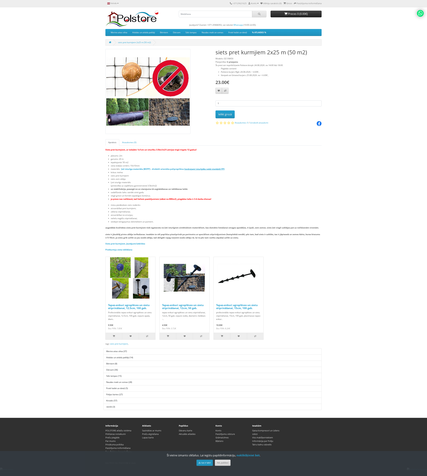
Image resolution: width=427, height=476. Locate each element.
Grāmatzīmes (222, 437)
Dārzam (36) (112, 369)
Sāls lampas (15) (114, 376)
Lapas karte (148, 437)
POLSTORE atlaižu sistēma (118, 430)
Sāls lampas (191, 32)
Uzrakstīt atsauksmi (259, 122)
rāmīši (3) (110, 406)
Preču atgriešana (150, 434)
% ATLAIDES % (259, 32)
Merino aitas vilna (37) (116, 351)
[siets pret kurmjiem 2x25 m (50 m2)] (147, 92)
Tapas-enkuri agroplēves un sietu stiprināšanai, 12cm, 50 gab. (183, 306)
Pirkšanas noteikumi (115, 434)
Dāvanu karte (185, 430)
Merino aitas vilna (119, 32)
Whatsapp (238, 24)
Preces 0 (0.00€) (297, 14)
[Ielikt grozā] (114, 336)
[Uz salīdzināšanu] (225, 91)
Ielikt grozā (225, 114)
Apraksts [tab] (112, 142)
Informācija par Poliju (262, 441)
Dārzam (176, 32)
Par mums (110, 441)
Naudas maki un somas (212, 32)
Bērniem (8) (111, 363)
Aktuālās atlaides (187, 434)
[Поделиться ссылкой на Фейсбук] (319, 123)
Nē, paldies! (222, 462)
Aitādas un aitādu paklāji (143, 32)
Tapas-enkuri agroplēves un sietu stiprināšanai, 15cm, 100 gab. (237, 306)
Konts (218, 430)
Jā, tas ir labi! (205, 462)
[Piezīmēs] (219, 91)
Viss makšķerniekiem (262, 437)
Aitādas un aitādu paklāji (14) (119, 357)
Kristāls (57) (111, 400)
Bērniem (164, 32)
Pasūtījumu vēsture (225, 434)
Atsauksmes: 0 (241, 122)
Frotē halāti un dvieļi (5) (117, 388)
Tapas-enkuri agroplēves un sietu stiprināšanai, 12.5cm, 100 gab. (129, 306)
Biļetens (219, 441)
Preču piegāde (112, 437)
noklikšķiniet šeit (248, 455)
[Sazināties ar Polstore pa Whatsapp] (420, 13)
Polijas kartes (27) (114, 394)
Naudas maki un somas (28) (119, 382)
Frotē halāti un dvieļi (237, 32)
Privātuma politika (114, 444)
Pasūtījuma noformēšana (117, 448)
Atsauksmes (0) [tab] (129, 142)
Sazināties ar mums (151, 430)
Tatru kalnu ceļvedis (262, 444)
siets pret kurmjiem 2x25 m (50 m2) (134, 42)
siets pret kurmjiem (119, 343)
